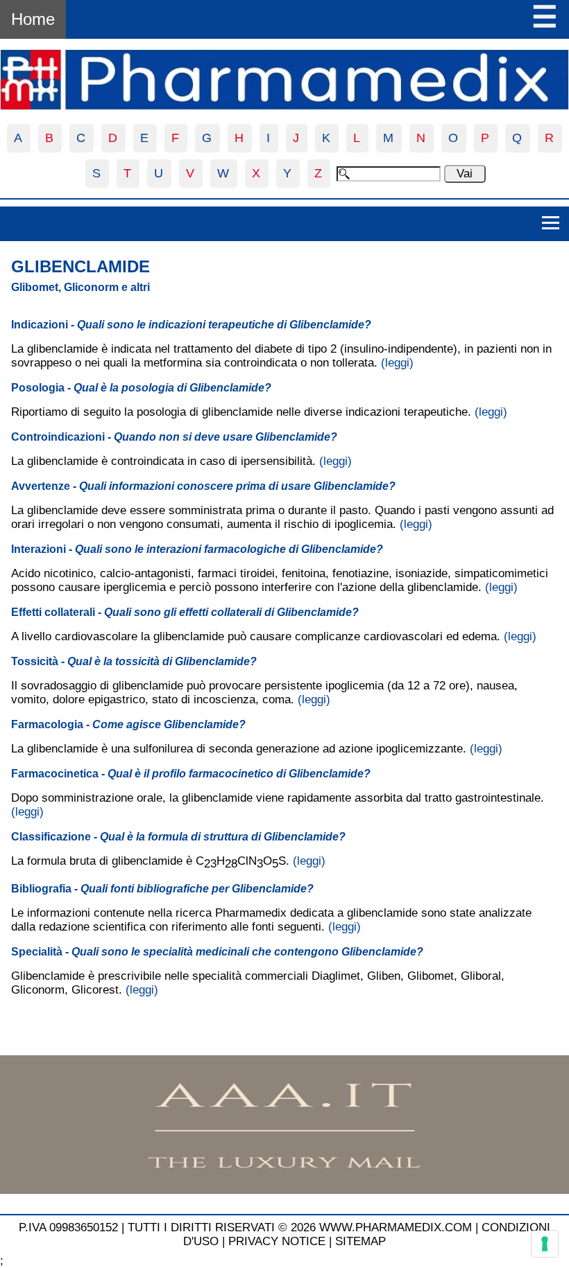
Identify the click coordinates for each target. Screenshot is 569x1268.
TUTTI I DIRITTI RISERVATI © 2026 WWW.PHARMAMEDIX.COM (300, 1227)
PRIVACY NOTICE (276, 1241)
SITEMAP (360, 1241)
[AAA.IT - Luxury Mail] (284, 1190)
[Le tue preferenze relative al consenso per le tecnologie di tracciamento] (545, 1244)
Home (33, 19)
